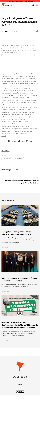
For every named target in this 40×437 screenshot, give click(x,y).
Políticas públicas (18, 159)
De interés (5, 150)
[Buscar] (33, 4)
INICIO (20, 384)
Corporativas (6, 159)
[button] (37, 4)
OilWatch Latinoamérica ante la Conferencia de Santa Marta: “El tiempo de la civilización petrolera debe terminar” (19, 325)
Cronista (3, 136)
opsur (6, 31)
